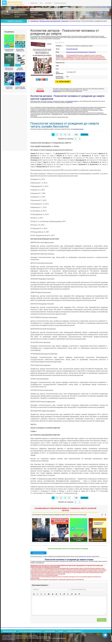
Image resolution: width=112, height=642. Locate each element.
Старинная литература (85, 14)
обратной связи (61, 638)
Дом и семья (82, 12)
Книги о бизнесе (51, 12)
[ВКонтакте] (37, 79)
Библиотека (33, 3)
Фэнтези (16, 16)
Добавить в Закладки (14, 21)
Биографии (48, 3)
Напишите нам (57, 91)
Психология (92, 52)
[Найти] (107, 9)
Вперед (84, 134)
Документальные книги (53, 16)
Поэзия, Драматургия (101, 12)
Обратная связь (49, 631)
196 (76, 134)
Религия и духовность (69, 14)
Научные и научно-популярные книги (77, 52)
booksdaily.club (14, 3)
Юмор (64, 16)
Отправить (102, 620)
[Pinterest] (44, 79)
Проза (32, 16)
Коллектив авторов (72, 49)
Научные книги (51, 14)
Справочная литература (85, 16)
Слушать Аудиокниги (60, 3)
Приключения (34, 12)
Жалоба (40, 90)
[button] (34, 594)
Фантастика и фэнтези (20, 14)
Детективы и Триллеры (36, 14)
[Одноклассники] (42, 79)
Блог (41, 3)
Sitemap (60, 631)
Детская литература (68, 12)
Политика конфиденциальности (30, 631)
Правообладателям (9, 631)
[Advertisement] (14, 122)
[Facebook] (39, 79)
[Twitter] (47, 79)
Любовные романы (19, 12)
